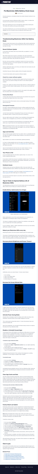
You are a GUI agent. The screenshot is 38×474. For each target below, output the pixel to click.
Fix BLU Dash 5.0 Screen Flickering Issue (12, 453)
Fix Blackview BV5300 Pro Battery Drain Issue (14, 456)
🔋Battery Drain (18, 8)
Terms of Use (30, 467)
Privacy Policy (24, 467)
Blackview (23, 8)
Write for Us (17, 467)
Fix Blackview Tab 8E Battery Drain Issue (12, 459)
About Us (7, 467)
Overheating (11, 171)
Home (14, 8)
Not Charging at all (27, 171)
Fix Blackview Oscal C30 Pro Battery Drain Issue (14, 457)
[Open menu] (36, 2)
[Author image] (16, 13)
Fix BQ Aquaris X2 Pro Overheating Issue (12, 455)
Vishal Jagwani (20, 13)
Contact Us (12, 467)
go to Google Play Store (23, 143)
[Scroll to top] (35, 469)
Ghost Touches (6, 172)
